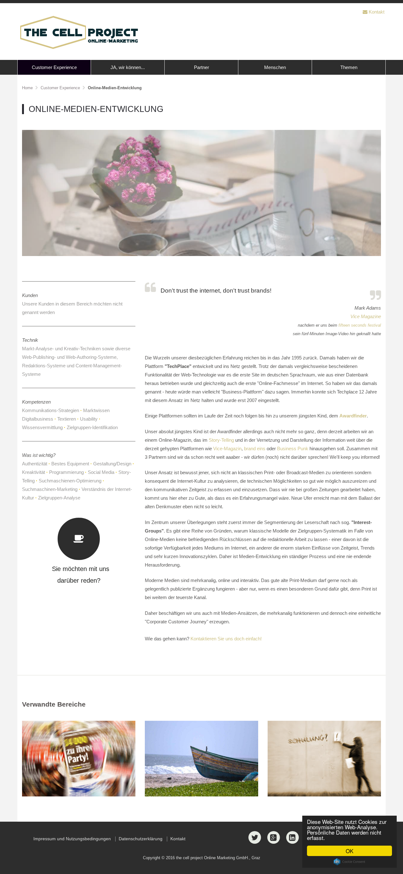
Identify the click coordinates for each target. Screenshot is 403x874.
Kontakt (376, 12)
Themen (348, 67)
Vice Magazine (365, 316)
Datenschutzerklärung (140, 838)
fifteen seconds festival (359, 325)
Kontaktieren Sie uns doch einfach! (226, 638)
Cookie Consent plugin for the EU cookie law (349, 861)
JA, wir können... (128, 67)
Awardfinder (353, 415)
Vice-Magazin (227, 448)
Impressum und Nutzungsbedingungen (72, 838)
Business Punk (292, 448)
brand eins (254, 448)
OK (349, 851)
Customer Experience (54, 67)
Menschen (275, 67)
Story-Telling (221, 440)
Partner (201, 67)
